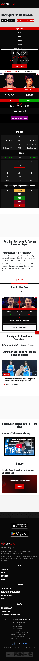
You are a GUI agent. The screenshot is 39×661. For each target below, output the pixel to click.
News (3, 573)
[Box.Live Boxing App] (19, 526)
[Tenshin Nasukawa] (29, 80)
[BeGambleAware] (19, 654)
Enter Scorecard (19, 118)
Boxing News (6, 374)
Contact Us (5, 598)
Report (19, 36)
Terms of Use (5, 611)
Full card (20, 40)
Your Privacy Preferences (10, 614)
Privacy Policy (6, 608)
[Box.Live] (8, 4)
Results (11, 20)
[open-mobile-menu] (36, 4)
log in (19, 486)
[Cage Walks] (19, 643)
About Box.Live (6, 589)
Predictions (19, 44)
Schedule (4, 569)
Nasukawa (29, 90)
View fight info (19, 327)
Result (19, 33)
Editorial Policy (7, 595)
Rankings (4, 576)
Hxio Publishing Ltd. (26, 619)
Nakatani (10, 309)
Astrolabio (28, 309)
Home (4, 20)
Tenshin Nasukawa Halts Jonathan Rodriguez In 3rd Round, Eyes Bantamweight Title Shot (19, 380)
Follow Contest (21, 66)
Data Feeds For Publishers (10, 592)
